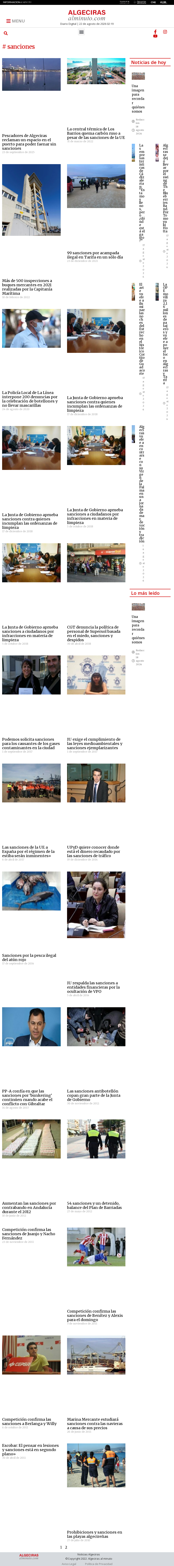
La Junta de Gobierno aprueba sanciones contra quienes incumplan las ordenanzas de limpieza (95, 404)
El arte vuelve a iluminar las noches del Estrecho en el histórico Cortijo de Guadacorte (142, 329)
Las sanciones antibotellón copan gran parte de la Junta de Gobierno (93, 1095)
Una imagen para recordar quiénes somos (138, 98)
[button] (5, 33)
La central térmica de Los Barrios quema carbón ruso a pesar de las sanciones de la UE (96, 133)
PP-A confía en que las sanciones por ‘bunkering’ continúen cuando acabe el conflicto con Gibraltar (27, 1097)
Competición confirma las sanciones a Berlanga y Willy (29, 1421)
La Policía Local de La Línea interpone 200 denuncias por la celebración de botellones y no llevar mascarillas (30, 399)
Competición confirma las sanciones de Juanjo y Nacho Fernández (28, 1234)
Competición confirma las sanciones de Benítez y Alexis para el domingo (95, 1315)
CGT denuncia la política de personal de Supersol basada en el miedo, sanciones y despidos (93, 633)
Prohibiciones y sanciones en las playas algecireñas (94, 1534)
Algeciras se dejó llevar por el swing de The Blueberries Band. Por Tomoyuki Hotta (165, 188)
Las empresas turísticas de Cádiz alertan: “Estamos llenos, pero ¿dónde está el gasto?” (142, 193)
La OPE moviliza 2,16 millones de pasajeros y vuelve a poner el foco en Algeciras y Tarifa (165, 333)
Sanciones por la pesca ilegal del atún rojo (29, 957)
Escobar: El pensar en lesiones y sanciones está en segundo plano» (30, 1449)
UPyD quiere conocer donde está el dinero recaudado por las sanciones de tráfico (93, 851)
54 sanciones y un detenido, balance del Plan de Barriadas (94, 1205)
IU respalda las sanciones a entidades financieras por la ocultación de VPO (93, 987)
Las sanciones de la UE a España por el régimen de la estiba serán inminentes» (28, 851)
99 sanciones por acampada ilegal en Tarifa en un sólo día (95, 255)
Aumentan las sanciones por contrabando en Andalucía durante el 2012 (29, 1207)
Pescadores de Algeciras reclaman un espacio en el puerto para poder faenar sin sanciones (29, 142)
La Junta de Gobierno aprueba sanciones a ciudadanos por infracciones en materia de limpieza (95, 516)
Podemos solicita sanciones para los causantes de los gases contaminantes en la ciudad (31, 743)
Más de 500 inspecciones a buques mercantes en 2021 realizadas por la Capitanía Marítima (27, 287)
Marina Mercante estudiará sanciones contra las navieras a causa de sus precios (95, 1423)
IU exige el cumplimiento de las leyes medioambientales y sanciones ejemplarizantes (94, 743)
